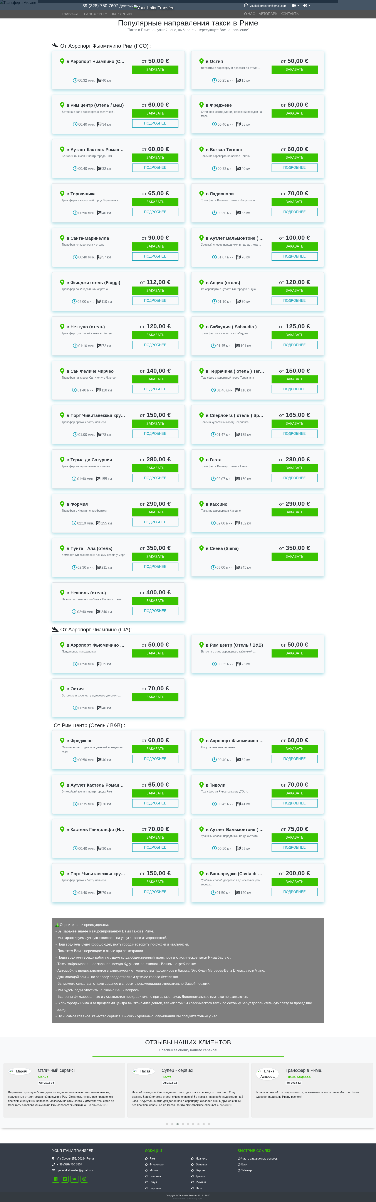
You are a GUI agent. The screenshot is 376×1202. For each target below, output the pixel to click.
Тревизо (201, 1176)
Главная (70, 14)
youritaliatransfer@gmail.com (268, 5)
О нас (249, 14)
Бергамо (155, 1188)
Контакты (290, 14)
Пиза (199, 1188)
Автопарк (268, 14)
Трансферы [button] (93, 14)
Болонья (155, 1176)
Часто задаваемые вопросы (259, 1158)
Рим (152, 1158)
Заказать (155, 69)
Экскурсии (121, 14)
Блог (244, 1164)
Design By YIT (197, 1199)
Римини (201, 1182)
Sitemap (246, 1170)
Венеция (201, 1164)
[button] (167, 1124)
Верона (200, 1170)
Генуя (153, 1182)
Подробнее (155, 123)
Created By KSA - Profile (182, 1199)
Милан (153, 1170)
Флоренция (156, 1164)
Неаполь (201, 1158)
